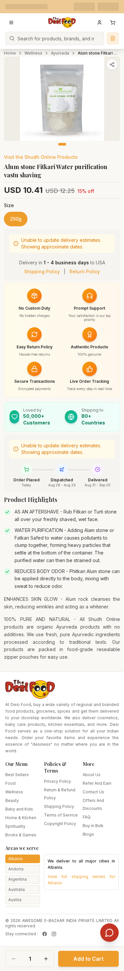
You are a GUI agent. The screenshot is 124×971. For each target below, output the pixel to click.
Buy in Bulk (93, 825)
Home (10, 53)
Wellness (33, 53)
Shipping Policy (42, 271)
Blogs (88, 834)
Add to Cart (88, 958)
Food (10, 783)
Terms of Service (61, 815)
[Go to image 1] (62, 144)
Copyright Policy (60, 823)
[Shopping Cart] (113, 22)
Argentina (17, 879)
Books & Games (20, 834)
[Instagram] (54, 934)
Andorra (15, 868)
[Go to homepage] (62, 22)
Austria (14, 899)
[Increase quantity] (46, 959)
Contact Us (93, 791)
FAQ (87, 817)
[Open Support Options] (109, 932)
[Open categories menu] (11, 22)
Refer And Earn (97, 783)
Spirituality (15, 826)
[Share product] (112, 64)
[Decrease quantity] (13, 959)
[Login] (99, 22)
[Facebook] (44, 934)
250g (15, 219)
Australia (16, 889)
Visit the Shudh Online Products (41, 157)
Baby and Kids (19, 809)
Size (9, 205)
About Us (92, 774)
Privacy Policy (57, 781)
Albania (15, 858)
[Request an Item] (113, 38)
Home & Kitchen (20, 817)
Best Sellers (17, 774)
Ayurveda (60, 53)
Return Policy (84, 271)
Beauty (12, 800)
